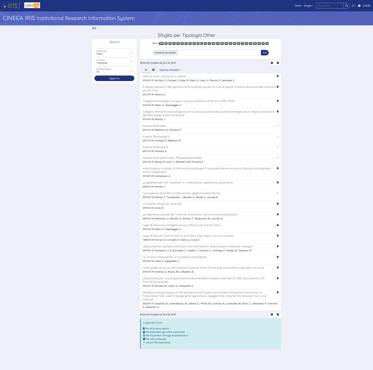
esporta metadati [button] (169, 69)
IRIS (94, 28)
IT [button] (353, 5)
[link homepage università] (32, 6)
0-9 (161, 43)
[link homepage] (11, 6)
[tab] (146, 70)
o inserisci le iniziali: (165, 52)
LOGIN (366, 5)
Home (298, 5)
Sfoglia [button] (308, 5)
